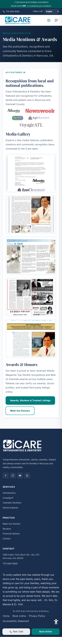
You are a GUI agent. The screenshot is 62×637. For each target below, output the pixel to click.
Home (6, 615)
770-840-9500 (12, 11)
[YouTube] (20, 475)
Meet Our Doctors (20, 410)
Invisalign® (8, 498)
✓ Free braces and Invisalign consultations (31, 2)
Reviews (7, 528)
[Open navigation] (56, 20)
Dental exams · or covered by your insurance (31, 6)
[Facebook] (5, 475)
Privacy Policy (37, 615)
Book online (19, 615)
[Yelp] (27, 475)
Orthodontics (9, 493)
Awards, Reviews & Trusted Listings (30, 400)
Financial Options (11, 533)
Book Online (45, 631)
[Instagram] (49, 20)
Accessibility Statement (16, 621)
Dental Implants (10, 507)
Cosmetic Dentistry (12, 502)
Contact (7, 538)
